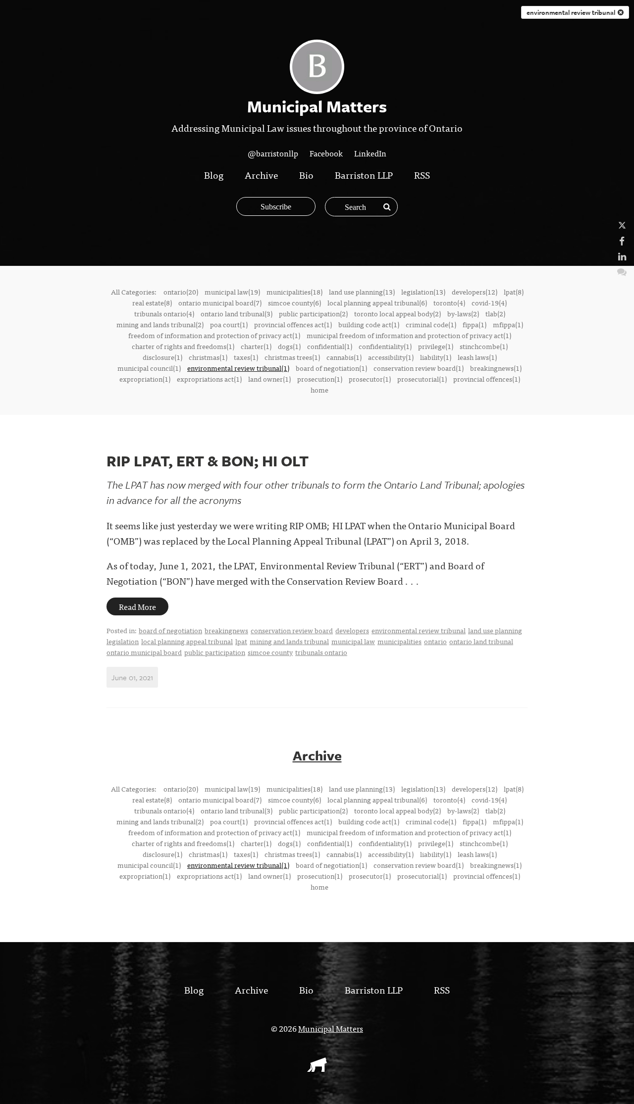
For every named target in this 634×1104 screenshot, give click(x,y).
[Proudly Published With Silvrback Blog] (317, 1068)
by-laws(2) (463, 313)
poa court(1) (229, 324)
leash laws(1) (477, 356)
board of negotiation (170, 630)
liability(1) (435, 356)
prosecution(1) (319, 378)
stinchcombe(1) (484, 346)
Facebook (326, 153)
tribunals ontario (321, 652)
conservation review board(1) (418, 367)
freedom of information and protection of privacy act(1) (214, 335)
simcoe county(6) (294, 302)
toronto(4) (449, 302)
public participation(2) (313, 313)
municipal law (353, 641)
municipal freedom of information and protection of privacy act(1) (409, 335)
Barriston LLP (364, 174)
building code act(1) (368, 324)
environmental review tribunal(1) (238, 367)
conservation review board (292, 630)
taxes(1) (246, 356)
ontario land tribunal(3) (236, 313)
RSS (422, 174)
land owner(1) (269, 378)
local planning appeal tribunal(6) (377, 302)
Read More (137, 606)
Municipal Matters (330, 1028)
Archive (261, 174)
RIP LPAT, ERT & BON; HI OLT (207, 460)
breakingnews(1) (496, 367)
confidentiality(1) (385, 346)
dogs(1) (289, 346)
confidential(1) (329, 346)
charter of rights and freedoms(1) (183, 346)
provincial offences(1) (486, 378)
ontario (435, 641)
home (319, 389)
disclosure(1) (162, 356)
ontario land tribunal (481, 641)
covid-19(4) (489, 302)
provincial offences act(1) (293, 324)
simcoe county (270, 652)
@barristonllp (273, 153)
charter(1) (256, 346)
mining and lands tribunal (289, 641)
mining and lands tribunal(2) (160, 324)
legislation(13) (423, 291)
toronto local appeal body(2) (397, 313)
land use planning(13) (362, 291)
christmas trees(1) (292, 356)
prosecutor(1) (370, 378)
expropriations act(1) (209, 378)
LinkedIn (370, 153)
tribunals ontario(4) (164, 313)
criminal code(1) (431, 324)
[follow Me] (622, 225)
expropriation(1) (144, 378)
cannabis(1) (344, 356)
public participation (214, 652)
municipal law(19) (232, 291)
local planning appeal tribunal (187, 641)
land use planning (495, 630)
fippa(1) (474, 324)
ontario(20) (180, 291)
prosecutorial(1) (422, 378)
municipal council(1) (149, 367)
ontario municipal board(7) (220, 302)
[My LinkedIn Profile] (622, 255)
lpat (241, 641)
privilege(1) (435, 346)
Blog (213, 174)
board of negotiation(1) (331, 367)
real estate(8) (152, 302)
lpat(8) (514, 291)
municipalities (399, 641)
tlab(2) (495, 313)
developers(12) (474, 291)
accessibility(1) (391, 356)
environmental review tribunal (572, 12)
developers (352, 630)
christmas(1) (208, 356)
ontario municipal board (144, 652)
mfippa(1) (508, 324)
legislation (122, 641)
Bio (306, 174)
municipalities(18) (294, 291)
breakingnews (226, 630)
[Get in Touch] (622, 271)
